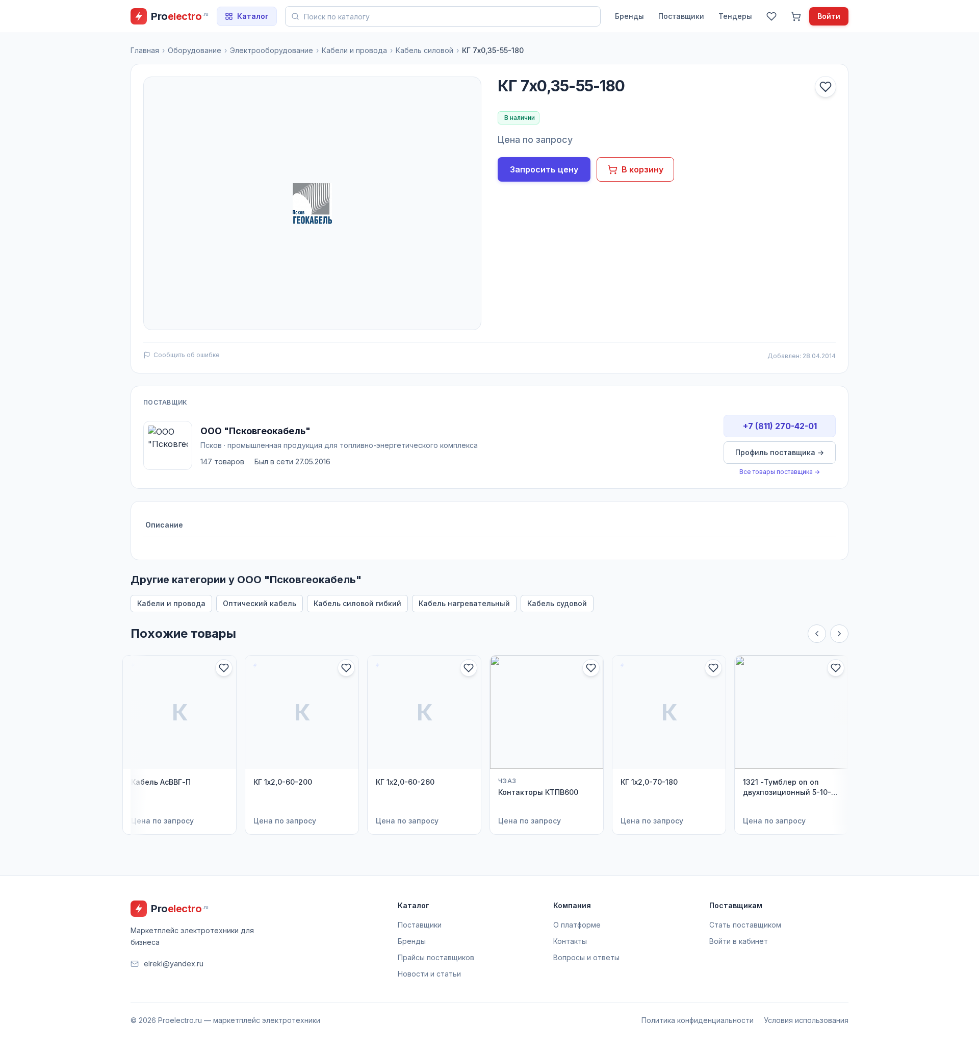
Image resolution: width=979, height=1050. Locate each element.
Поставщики (681, 16)
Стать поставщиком (745, 924)
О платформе (577, 924)
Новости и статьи (429, 973)
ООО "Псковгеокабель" (255, 431)
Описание (164, 524)
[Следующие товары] (839, 633)
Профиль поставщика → (779, 452)
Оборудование (194, 50)
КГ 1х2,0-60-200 (282, 782)
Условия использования (806, 1020)
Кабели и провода (354, 50)
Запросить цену (544, 169)
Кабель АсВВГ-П (161, 782)
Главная (145, 50)
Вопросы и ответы (586, 957)
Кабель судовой (557, 603)
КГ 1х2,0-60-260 (405, 782)
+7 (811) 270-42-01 (780, 426)
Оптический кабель (259, 603)
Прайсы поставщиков (436, 957)
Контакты (570, 941)
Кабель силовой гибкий (357, 603)
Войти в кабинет (738, 941)
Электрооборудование (271, 50)
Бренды (629, 16)
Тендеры (735, 16)
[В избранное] (825, 87)
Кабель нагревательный (464, 603)
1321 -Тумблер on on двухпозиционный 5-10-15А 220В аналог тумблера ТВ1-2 (787, 787)
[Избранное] (771, 16)
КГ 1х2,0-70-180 (649, 782)
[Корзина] (796, 16)
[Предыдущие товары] (817, 633)
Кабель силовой (424, 50)
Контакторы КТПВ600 (538, 792)
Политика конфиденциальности (697, 1020)
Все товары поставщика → (779, 472)
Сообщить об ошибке (186, 355)
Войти (828, 16)
